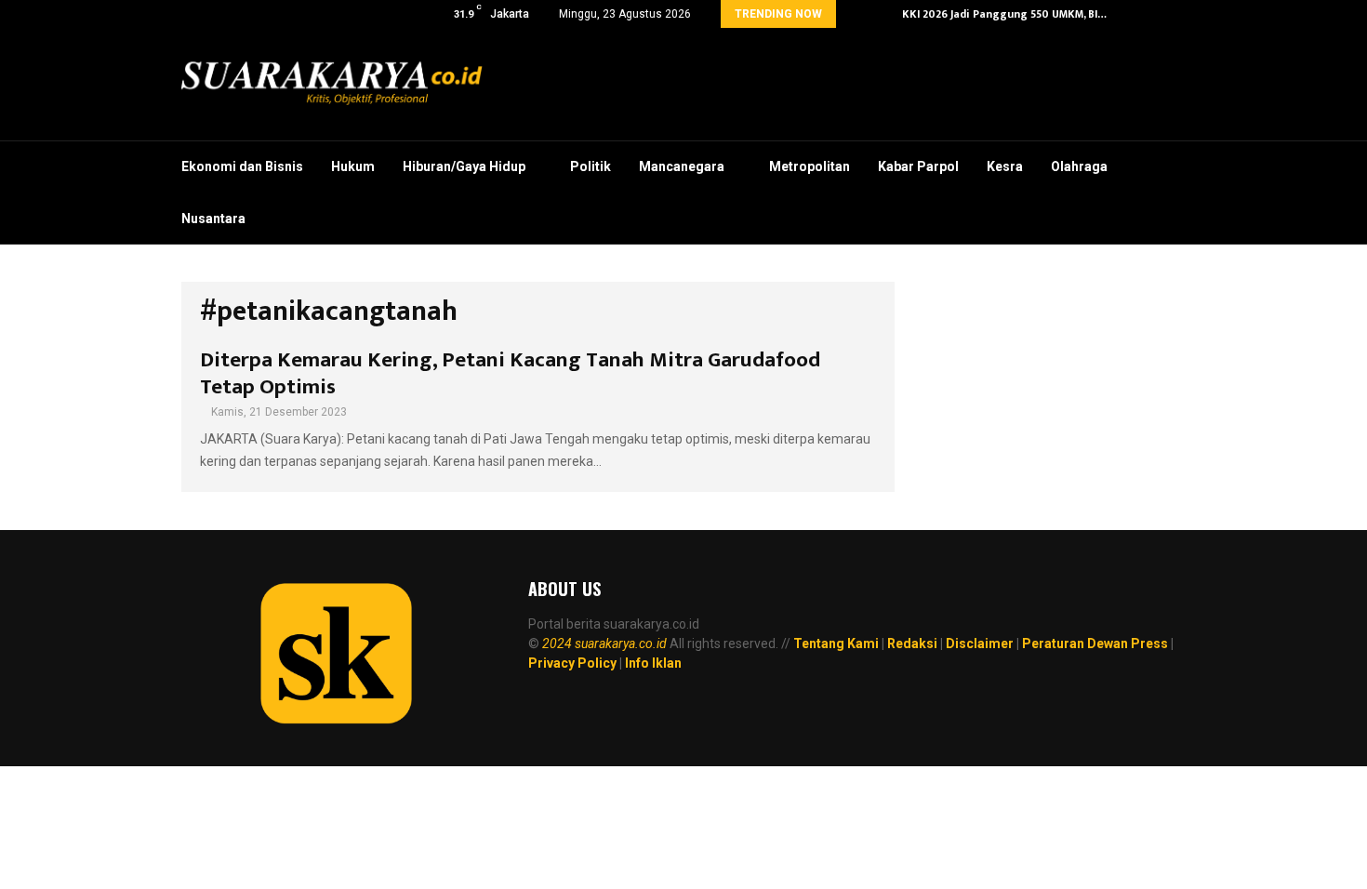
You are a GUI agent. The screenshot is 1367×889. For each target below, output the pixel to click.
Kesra (1005, 166)
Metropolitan (809, 166)
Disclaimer (980, 643)
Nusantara (213, 218)
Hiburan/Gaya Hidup (464, 166)
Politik (590, 166)
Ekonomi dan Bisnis (242, 166)
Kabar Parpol (918, 166)
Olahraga (1079, 166)
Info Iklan (653, 663)
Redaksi (912, 643)
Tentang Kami (836, 643)
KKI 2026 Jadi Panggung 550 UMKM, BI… (1004, 14)
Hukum (353, 166)
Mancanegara (681, 166)
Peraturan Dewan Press (1095, 643)
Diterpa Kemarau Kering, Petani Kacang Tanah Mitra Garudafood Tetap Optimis (510, 373)
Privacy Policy (572, 663)
